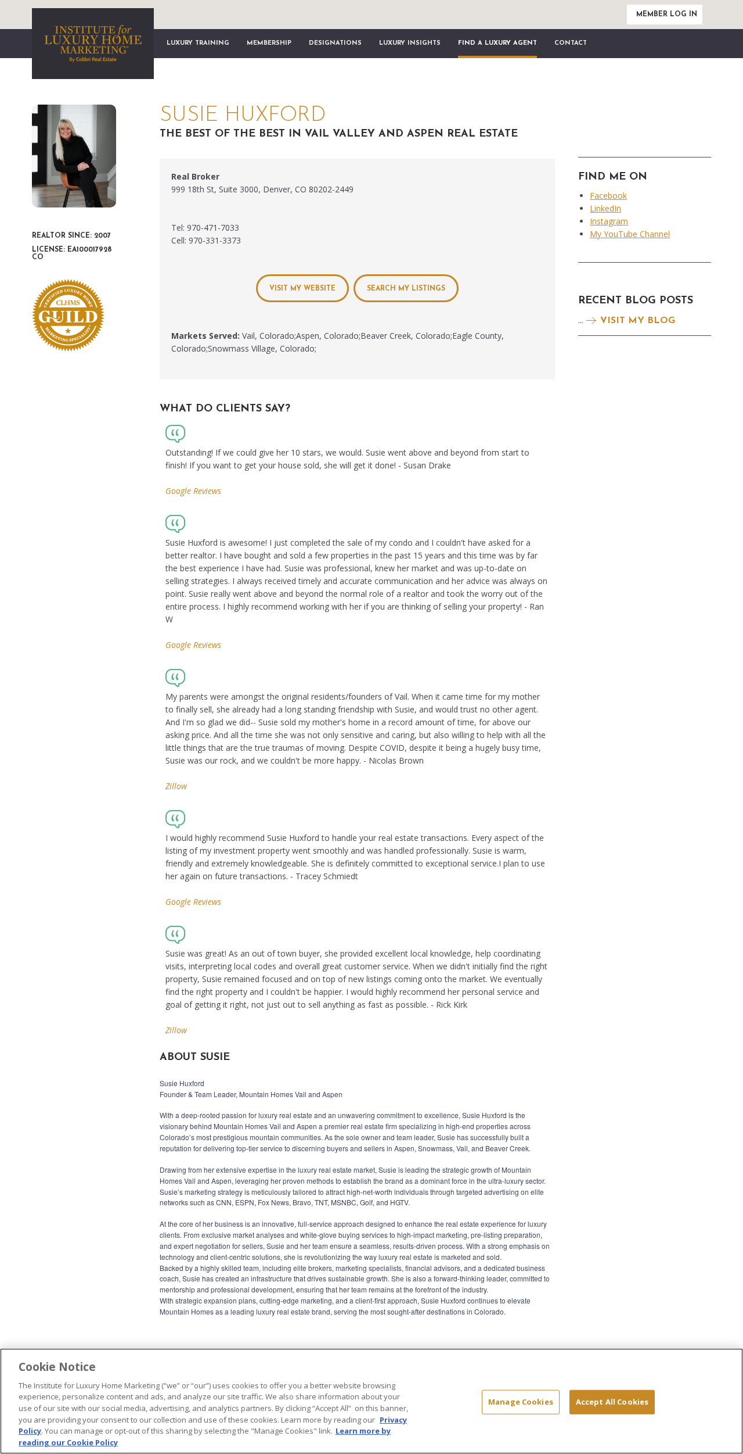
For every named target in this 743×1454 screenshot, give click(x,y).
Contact (570, 43)
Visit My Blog (637, 320)
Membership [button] (269, 43)
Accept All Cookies (612, 1401)
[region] (371, 1401)
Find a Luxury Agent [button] (497, 43)
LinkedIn (605, 208)
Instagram (609, 221)
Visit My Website (302, 288)
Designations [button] (335, 43)
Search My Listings (406, 288)
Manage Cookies (520, 1401)
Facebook (608, 195)
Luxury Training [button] (198, 43)
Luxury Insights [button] (410, 43)
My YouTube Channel (630, 233)
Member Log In (666, 14)
